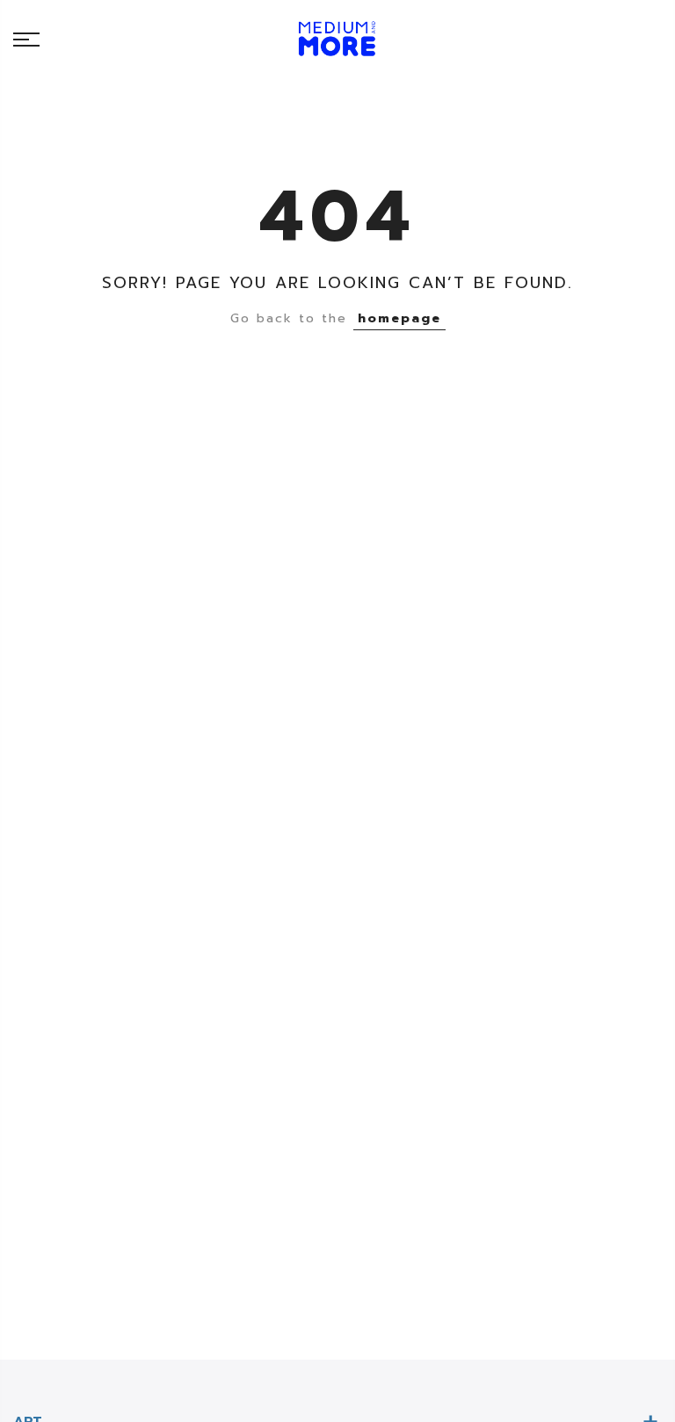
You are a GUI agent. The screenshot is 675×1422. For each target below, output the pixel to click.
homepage (399, 318)
